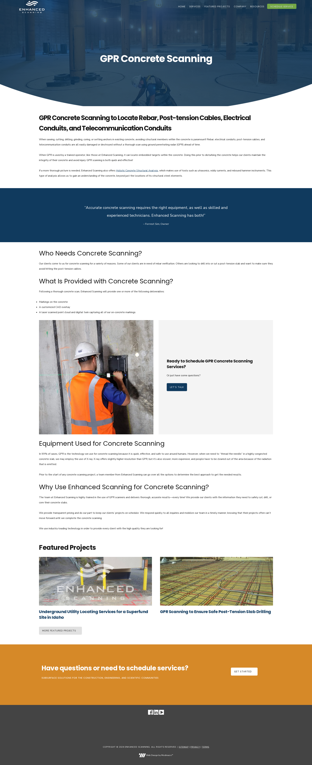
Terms (205, 747)
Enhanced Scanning (32, 7)
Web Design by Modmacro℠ (159, 755)
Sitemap (183, 747)
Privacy (195, 747)
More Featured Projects (59, 630)
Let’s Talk (177, 387)
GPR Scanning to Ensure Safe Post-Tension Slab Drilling (215, 612)
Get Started (243, 671)
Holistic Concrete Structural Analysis (137, 170)
